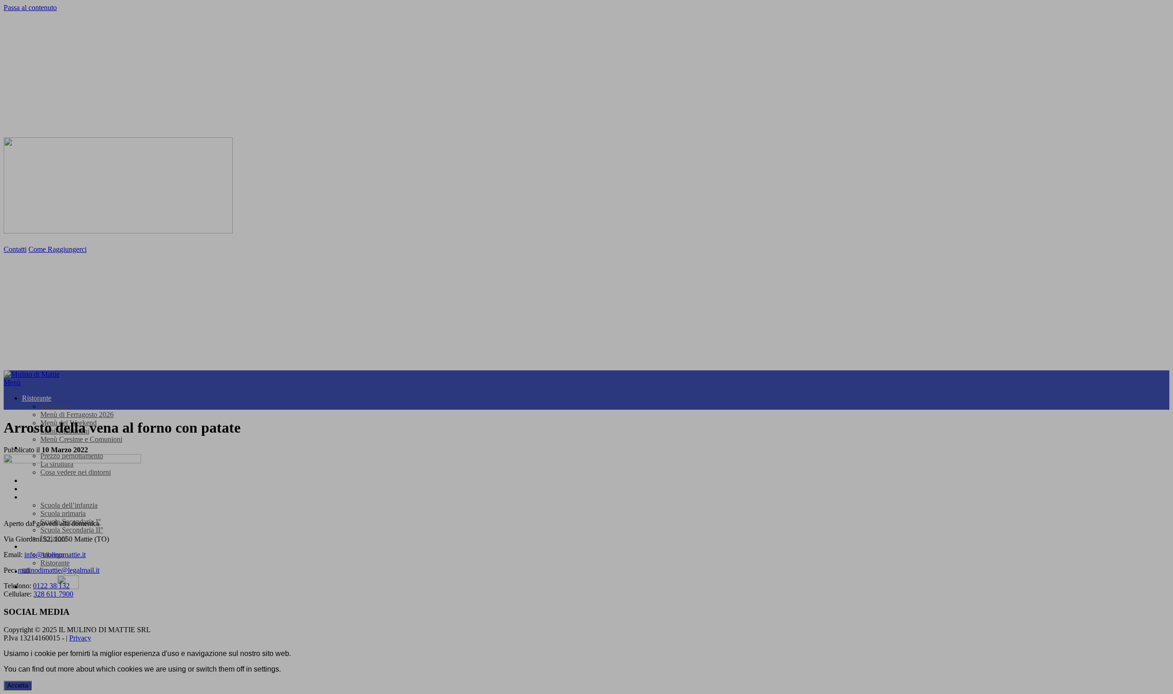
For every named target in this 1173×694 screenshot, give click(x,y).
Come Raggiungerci (57, 249)
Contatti (15, 249)
